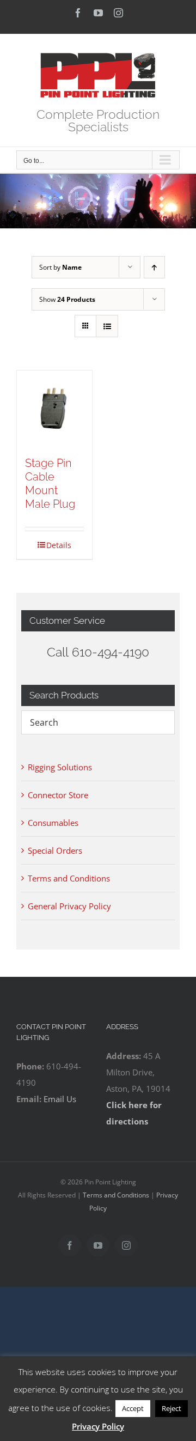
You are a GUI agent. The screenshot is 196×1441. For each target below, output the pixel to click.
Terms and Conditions (69, 878)
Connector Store (58, 794)
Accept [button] (133, 1408)
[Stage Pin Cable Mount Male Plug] (54, 408)
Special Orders (55, 850)
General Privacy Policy (69, 906)
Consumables (53, 822)
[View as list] (107, 326)
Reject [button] (171, 1408)
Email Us (60, 1098)
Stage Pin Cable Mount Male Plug (50, 483)
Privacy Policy (98, 1426)
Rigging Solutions (60, 767)
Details (58, 545)
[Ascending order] (154, 267)
